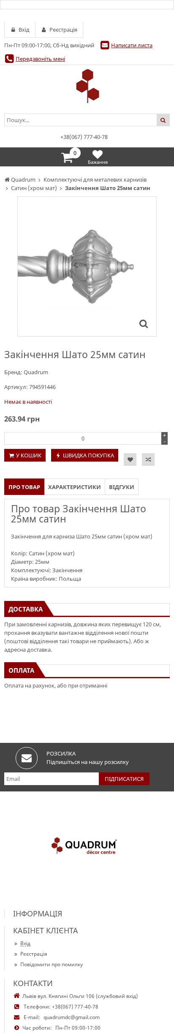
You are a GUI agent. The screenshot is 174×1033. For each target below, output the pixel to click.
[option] (87, 266)
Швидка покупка (88, 455)
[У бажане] (130, 459)
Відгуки (121, 487)
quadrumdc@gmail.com (72, 1017)
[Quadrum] (87, 86)
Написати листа (131, 45)
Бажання (98, 162)
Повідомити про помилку (51, 964)
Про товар (24, 487)
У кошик (28, 455)
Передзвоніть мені (40, 59)
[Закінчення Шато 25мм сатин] (143, 323)
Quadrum (36, 372)
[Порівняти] (148, 459)
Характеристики (74, 487)
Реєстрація (33, 953)
